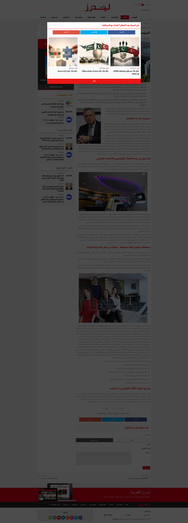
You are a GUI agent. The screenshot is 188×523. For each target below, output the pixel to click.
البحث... (73, 6)
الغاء (94, 81)
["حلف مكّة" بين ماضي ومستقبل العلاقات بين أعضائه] (124, 52)
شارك (121, 32)
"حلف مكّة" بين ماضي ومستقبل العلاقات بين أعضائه (126, 72)
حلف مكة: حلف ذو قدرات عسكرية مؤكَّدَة (95, 71)
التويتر (93, 32)
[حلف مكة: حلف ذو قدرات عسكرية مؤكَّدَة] (94, 52)
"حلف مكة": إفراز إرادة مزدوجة (67, 71)
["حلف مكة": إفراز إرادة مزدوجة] (63, 52)
